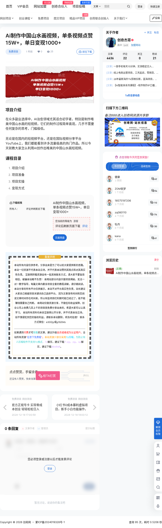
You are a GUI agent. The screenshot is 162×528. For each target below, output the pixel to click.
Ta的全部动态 (132, 95)
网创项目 (5, 18)
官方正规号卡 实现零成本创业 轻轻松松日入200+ (27, 409)
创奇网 (26, 522)
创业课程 (24, 18)
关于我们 (119, 18)
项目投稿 (79, 4)
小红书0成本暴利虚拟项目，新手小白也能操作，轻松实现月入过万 (71, 409)
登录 (140, 6)
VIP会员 (23, 6)
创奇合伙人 (59, 4)
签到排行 (132, 248)
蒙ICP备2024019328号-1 (50, 522)
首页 (9, 6)
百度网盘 (60, 237)
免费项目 (13, 51)
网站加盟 (40, 4)
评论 (85, 226)
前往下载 (87, 51)
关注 (149, 32)
